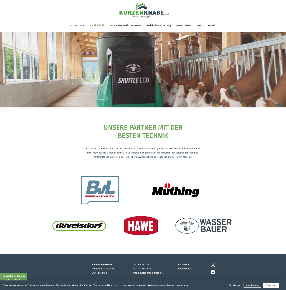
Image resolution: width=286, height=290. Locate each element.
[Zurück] (9, 69)
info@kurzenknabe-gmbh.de (148, 273)
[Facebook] (213, 272)
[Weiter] (277, 69)
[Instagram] (213, 265)
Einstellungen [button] (235, 285)
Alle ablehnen (252, 285)
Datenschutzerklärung (177, 285)
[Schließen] (282, 285)
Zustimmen (271, 285)
